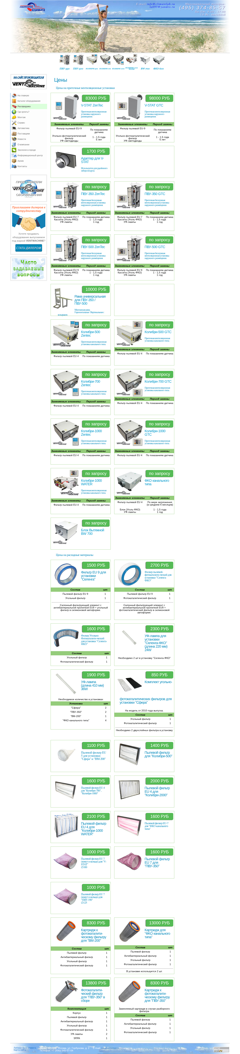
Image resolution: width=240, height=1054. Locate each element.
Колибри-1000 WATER (91, 482)
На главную (23, 95)
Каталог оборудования (29, 101)
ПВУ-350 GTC (155, 194)
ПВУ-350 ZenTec (93, 194)
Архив (21, 161)
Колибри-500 (92, 62)
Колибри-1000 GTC (155, 432)
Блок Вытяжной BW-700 (145, 62)
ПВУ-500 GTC (155, 247)
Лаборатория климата (25, 1048)
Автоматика (23, 128)
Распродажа (24, 106)
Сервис (21, 123)
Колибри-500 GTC (158, 332)
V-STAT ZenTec (92, 105)
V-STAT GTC (154, 105)
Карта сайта (20, 1050)
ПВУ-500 (78, 62)
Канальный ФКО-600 (158, 62)
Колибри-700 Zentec (90, 383)
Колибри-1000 (118, 62)
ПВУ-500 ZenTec (93, 247)
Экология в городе (27, 150)
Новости (22, 139)
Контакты (22, 166)
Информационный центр (30, 155)
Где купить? (23, 112)
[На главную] (32, 7)
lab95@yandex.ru (162, 6)
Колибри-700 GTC (158, 381)
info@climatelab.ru (161, 4)
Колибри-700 (105, 62)
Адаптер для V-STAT (92, 160)
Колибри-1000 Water (132, 62)
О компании (23, 144)
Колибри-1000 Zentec (91, 432)
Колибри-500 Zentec (90, 333)
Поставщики (24, 133)
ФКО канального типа (157, 482)
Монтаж (21, 117)
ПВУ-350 (65, 62)
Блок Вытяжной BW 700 (92, 532)
